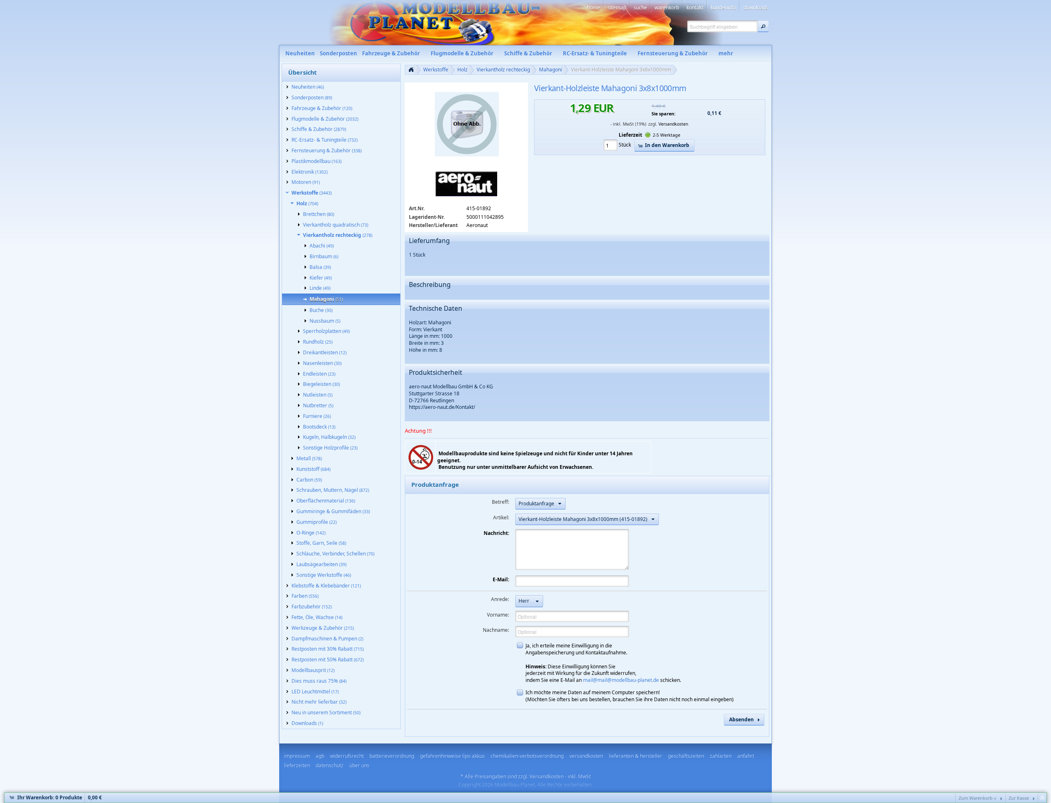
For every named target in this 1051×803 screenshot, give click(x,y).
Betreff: (500, 501)
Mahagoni (550, 69)
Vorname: (498, 614)
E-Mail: (501, 579)
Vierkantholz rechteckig (503, 69)
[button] (763, 26)
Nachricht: (496, 533)
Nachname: (496, 629)
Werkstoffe (435, 69)
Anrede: (500, 599)
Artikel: (501, 517)
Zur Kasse (1019, 798)
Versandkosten (673, 124)
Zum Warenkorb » (977, 798)
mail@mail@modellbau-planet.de (621, 680)
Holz (462, 69)
